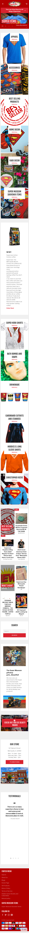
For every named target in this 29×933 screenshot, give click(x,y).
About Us (5, 877)
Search (14, 635)
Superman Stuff (10, 920)
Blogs (3, 880)
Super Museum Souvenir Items (11, 906)
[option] (14, 810)
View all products (21, 26)
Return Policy (6, 888)
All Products (6, 885)
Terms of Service (7, 891)
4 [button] (18, 858)
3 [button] (15, 858)
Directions (15, 762)
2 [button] (13, 858)
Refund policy (6, 898)
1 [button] (10, 858)
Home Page (5, 883)
